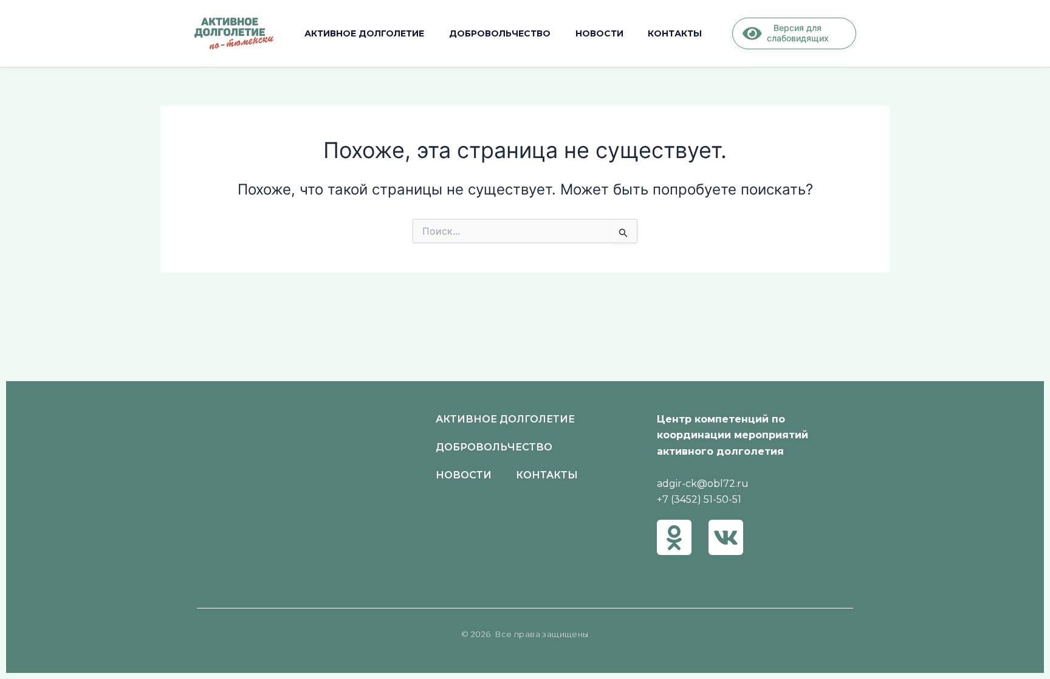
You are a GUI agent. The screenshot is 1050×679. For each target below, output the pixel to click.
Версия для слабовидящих (798, 32)
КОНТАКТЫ (675, 33)
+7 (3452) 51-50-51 (699, 499)
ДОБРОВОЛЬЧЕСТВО (500, 33)
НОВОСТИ (599, 33)
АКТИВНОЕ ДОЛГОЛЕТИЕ (364, 33)
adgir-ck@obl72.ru (703, 483)
